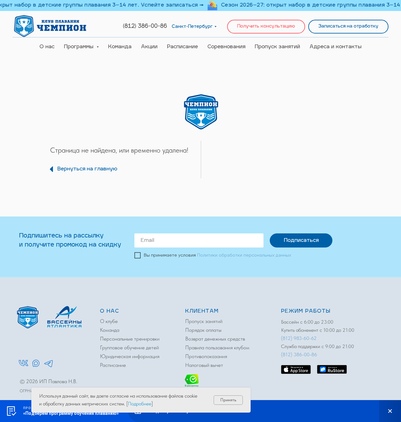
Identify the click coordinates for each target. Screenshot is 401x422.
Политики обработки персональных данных (244, 255)
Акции (149, 46)
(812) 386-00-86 (145, 26)
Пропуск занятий (277, 46)
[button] (266, 27)
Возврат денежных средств (215, 339)
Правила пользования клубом (217, 347)
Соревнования (226, 46)
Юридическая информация (129, 356)
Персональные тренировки (129, 339)
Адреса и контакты (336, 46)
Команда (120, 46)
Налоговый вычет (204, 365)
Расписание (182, 46)
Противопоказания (206, 356)
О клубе (109, 321)
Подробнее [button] (139, 404)
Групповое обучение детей (129, 347)
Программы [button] (79, 46)
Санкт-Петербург (192, 26)
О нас (47, 46)
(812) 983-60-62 (299, 338)
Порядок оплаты (203, 330)
